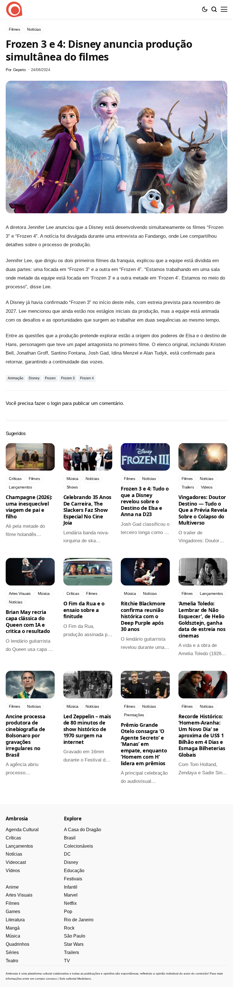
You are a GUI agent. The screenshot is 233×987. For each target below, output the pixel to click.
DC (67, 854)
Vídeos (13, 870)
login (56, 403)
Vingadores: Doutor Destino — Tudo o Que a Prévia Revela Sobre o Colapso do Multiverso (202, 510)
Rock (69, 928)
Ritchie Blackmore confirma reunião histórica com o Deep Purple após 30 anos (143, 616)
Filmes (12, 903)
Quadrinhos (17, 944)
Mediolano (84, 978)
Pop (68, 911)
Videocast (16, 862)
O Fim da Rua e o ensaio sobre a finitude (84, 610)
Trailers (71, 952)
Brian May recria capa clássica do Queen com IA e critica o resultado (28, 622)
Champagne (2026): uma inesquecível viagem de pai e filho (29, 507)
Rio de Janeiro (78, 919)
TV (67, 960)
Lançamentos (19, 846)
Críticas (13, 837)
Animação (15, 378)
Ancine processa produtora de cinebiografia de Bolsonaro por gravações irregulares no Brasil (25, 735)
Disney (34, 378)
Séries (12, 952)
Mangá (13, 928)
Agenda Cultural (22, 829)
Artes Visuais (19, 895)
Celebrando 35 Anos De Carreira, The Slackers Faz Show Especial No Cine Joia (87, 510)
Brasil (70, 837)
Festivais (73, 878)
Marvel (71, 895)
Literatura (15, 919)
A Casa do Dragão (82, 829)
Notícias (14, 854)
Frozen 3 (68, 378)
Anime (12, 887)
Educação (74, 870)
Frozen (50, 378)
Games (13, 911)
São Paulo (74, 936)
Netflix (70, 903)
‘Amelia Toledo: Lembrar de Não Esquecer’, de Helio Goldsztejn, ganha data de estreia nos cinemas (202, 619)
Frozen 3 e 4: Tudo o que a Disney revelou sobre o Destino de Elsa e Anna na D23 (145, 501)
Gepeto (19, 69)
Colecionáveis (78, 846)
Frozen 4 (87, 378)
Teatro (12, 960)
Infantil (70, 887)
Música (13, 936)
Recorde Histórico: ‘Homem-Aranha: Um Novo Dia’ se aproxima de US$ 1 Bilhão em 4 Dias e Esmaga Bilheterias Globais (202, 735)
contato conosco (46, 978)
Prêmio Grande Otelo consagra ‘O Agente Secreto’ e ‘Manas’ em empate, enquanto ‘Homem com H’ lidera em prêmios (144, 744)
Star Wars (74, 944)
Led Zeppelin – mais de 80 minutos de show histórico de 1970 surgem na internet (87, 729)
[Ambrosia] (14, 9)
